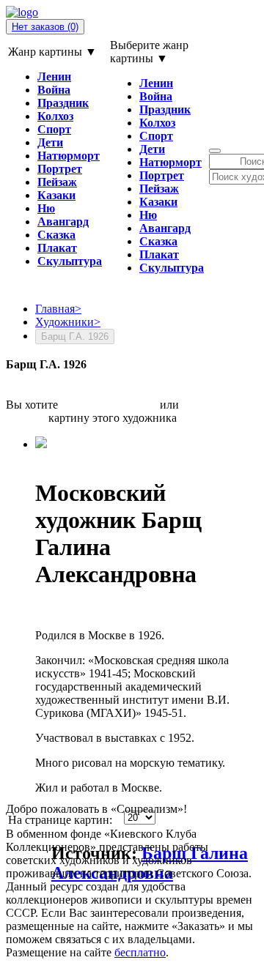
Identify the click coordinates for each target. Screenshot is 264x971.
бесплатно (140, 952)
